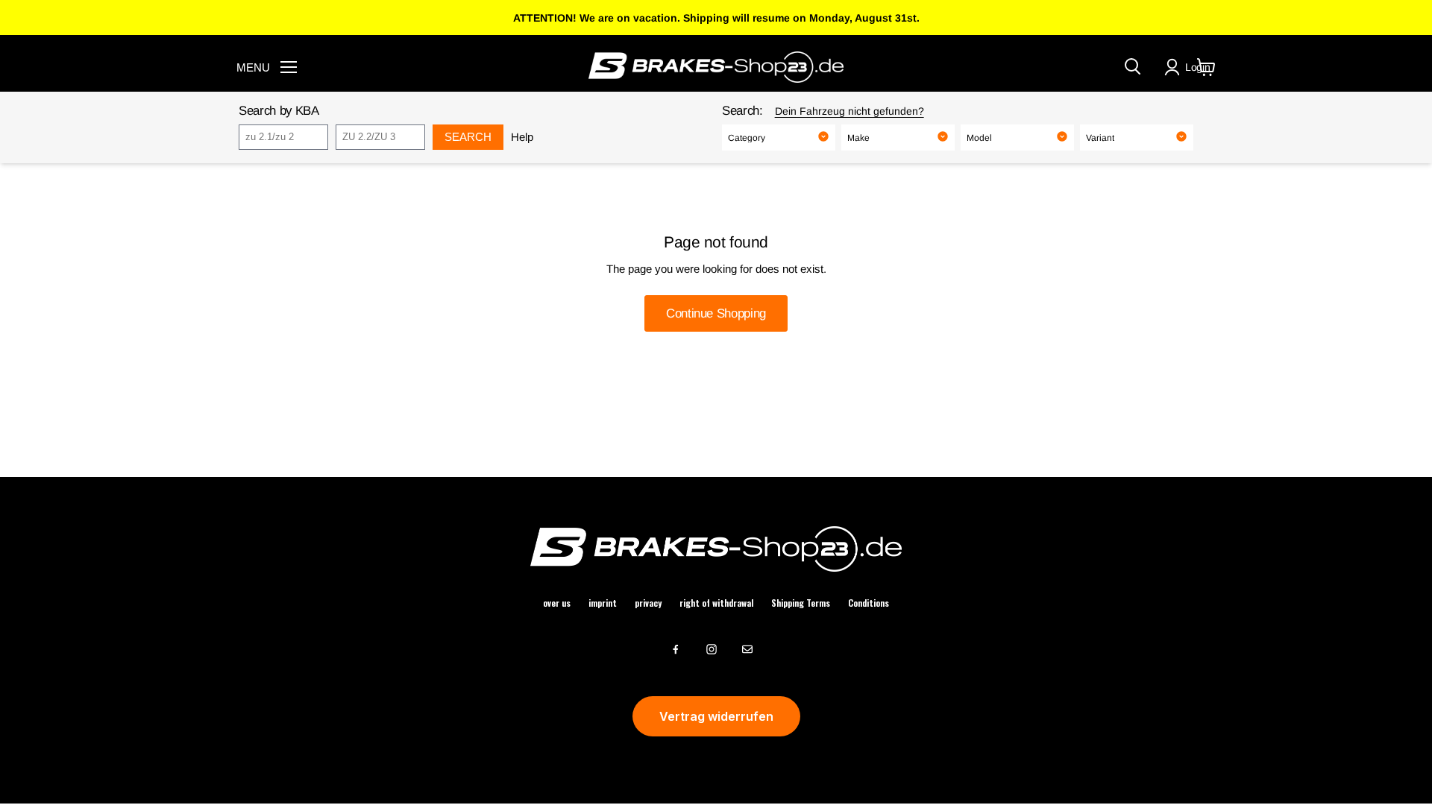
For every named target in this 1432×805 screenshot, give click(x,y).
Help (522, 136)
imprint (602, 603)
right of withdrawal (716, 603)
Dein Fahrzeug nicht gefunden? (849, 111)
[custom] (675, 649)
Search (468, 136)
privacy (648, 603)
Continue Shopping (716, 313)
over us (557, 603)
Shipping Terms (800, 603)
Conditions (868, 603)
